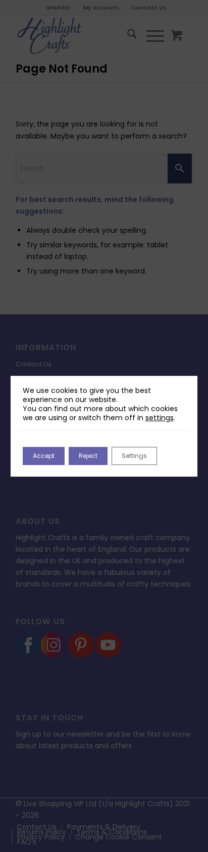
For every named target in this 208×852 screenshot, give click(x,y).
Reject (88, 455)
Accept (44, 455)
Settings (134, 455)
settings (159, 417)
